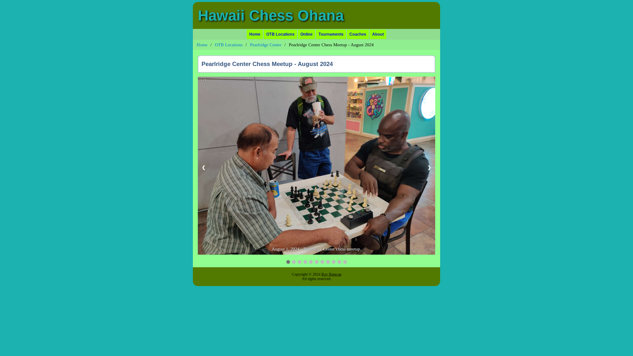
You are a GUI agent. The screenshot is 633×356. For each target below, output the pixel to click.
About (378, 34)
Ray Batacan (331, 274)
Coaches (357, 34)
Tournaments (330, 34)
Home (254, 34)
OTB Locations (280, 34)
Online (306, 34)
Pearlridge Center (265, 44)
